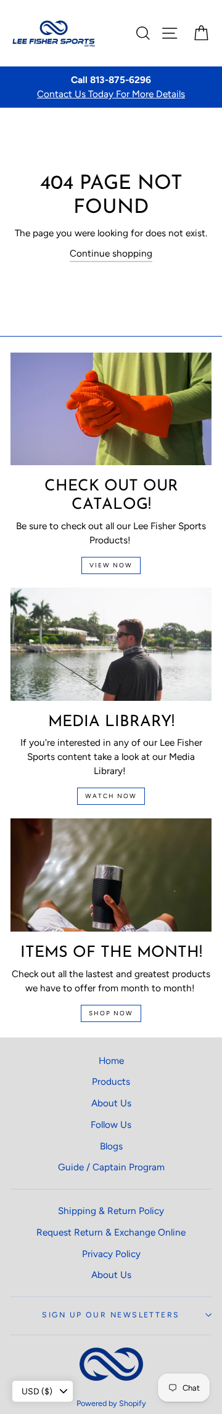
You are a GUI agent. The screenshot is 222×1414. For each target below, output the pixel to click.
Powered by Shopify (111, 1403)
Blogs (111, 1146)
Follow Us (111, 1124)
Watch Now (111, 796)
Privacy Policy (111, 1254)
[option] (111, 87)
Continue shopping (111, 253)
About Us (111, 1103)
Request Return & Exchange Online (111, 1232)
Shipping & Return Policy (111, 1210)
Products (111, 1081)
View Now (111, 565)
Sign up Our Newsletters (110, 1314)
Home (111, 1060)
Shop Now (111, 1013)
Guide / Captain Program (111, 1167)
